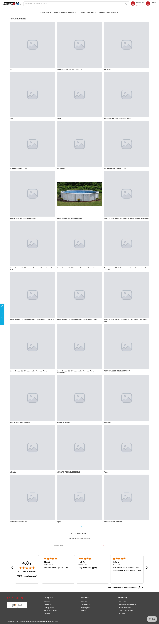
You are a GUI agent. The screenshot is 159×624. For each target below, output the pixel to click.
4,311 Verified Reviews (27, 571)
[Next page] (85, 528)
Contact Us (48, 605)
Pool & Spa (122, 602)
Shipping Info (85, 608)
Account (84, 602)
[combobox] (74, 3)
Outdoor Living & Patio (125, 610)
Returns (83, 610)
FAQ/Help (121, 613)
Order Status (85, 605)
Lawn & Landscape (124, 608)
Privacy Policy (49, 608)
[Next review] (146, 568)
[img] (27, 567)
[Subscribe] (104, 545)
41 (82, 527)
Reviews (47, 613)
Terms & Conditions (50, 610)
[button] (151, 3)
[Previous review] (12, 568)
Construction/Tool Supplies (127, 605)
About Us (47, 602)
